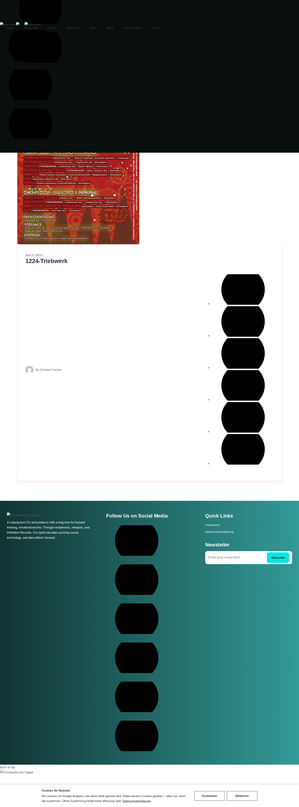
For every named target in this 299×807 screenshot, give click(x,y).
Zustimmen (209, 795)
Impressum (212, 524)
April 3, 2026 (33, 255)
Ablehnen (242, 795)
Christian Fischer (51, 369)
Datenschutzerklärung (219, 531)
